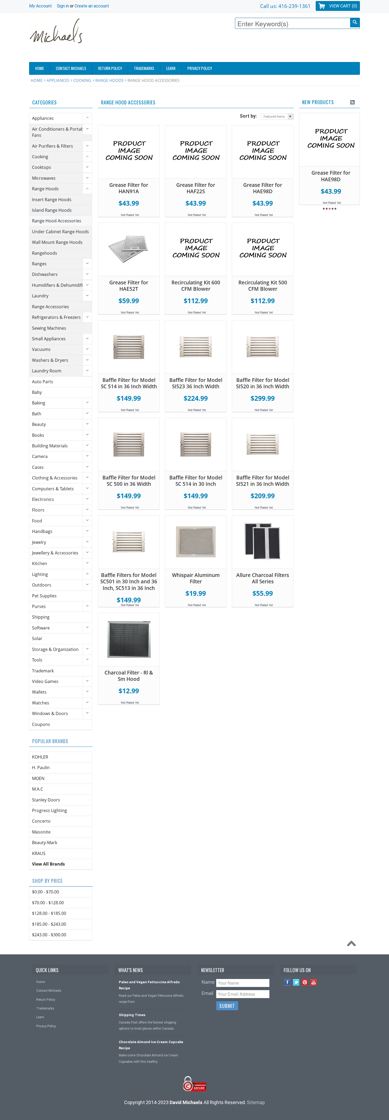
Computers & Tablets (53, 489)
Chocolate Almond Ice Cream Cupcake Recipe (151, 1045)
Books (38, 435)
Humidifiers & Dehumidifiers (60, 285)
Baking (38, 403)
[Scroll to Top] (353, 945)
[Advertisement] (263, 47)
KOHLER (40, 757)
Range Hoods (109, 80)
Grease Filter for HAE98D (262, 188)
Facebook (287, 982)
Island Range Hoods (52, 210)
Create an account (92, 5)
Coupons (41, 724)
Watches (40, 703)
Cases (38, 467)
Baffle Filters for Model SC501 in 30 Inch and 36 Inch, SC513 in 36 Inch (128, 582)
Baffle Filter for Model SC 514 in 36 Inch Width (129, 383)
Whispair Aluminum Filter (196, 578)
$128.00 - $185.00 (49, 913)
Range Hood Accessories (56, 221)
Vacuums (41, 349)
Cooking (82, 80)
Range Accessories (50, 307)
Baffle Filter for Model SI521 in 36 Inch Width (262, 481)
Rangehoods (44, 253)
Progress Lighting (49, 810)
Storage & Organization (55, 649)
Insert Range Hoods (51, 199)
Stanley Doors (46, 800)
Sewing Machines (49, 328)
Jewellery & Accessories (55, 553)
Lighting (40, 574)
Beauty (39, 424)
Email (207, 993)
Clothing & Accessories (55, 478)
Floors (38, 510)
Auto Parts (42, 382)
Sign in (63, 5)
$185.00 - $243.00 (49, 924)
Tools (37, 660)
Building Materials (50, 446)
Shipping (40, 617)
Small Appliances (49, 339)
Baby (37, 392)
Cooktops (41, 167)
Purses (39, 606)
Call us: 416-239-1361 (285, 6)
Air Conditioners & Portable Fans (59, 132)
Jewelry (39, 542)
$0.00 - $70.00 (45, 892)
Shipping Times (132, 1015)
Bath (36, 414)
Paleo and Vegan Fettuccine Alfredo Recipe (149, 985)
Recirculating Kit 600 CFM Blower (195, 286)
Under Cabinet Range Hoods (60, 232)
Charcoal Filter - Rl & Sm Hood (129, 676)
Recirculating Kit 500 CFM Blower (262, 286)
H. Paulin (41, 767)
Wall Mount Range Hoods (57, 242)
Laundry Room (46, 371)
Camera (40, 456)
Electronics (43, 499)
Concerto (41, 821)
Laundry (40, 296)
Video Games (45, 681)
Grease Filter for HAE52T (128, 286)
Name (208, 982)
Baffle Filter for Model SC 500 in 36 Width (128, 481)
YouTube (313, 982)
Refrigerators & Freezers (56, 317)
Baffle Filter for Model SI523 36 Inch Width (195, 383)
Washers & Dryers (50, 360)
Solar (37, 638)
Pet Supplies (44, 596)
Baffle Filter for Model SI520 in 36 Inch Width (262, 383)
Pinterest (305, 982)
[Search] (355, 22)
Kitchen (39, 563)
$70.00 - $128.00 (48, 903)
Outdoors (41, 585)
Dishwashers (45, 274)
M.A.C (37, 789)
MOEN (38, 778)
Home (37, 80)
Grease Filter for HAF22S (195, 188)
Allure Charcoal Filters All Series (262, 578)
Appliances (58, 80)
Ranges (39, 264)
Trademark (43, 671)
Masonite (41, 832)
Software (41, 628)
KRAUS (39, 853)
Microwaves (44, 178)
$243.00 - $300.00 (49, 935)
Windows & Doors (50, 713)
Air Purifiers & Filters (52, 146)
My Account (40, 5)
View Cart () (343, 5)
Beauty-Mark (44, 842)
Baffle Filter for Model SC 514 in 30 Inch (195, 481)
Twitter (296, 982)
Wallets (39, 692)
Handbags (42, 531)
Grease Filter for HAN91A (128, 188)
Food (37, 521)
